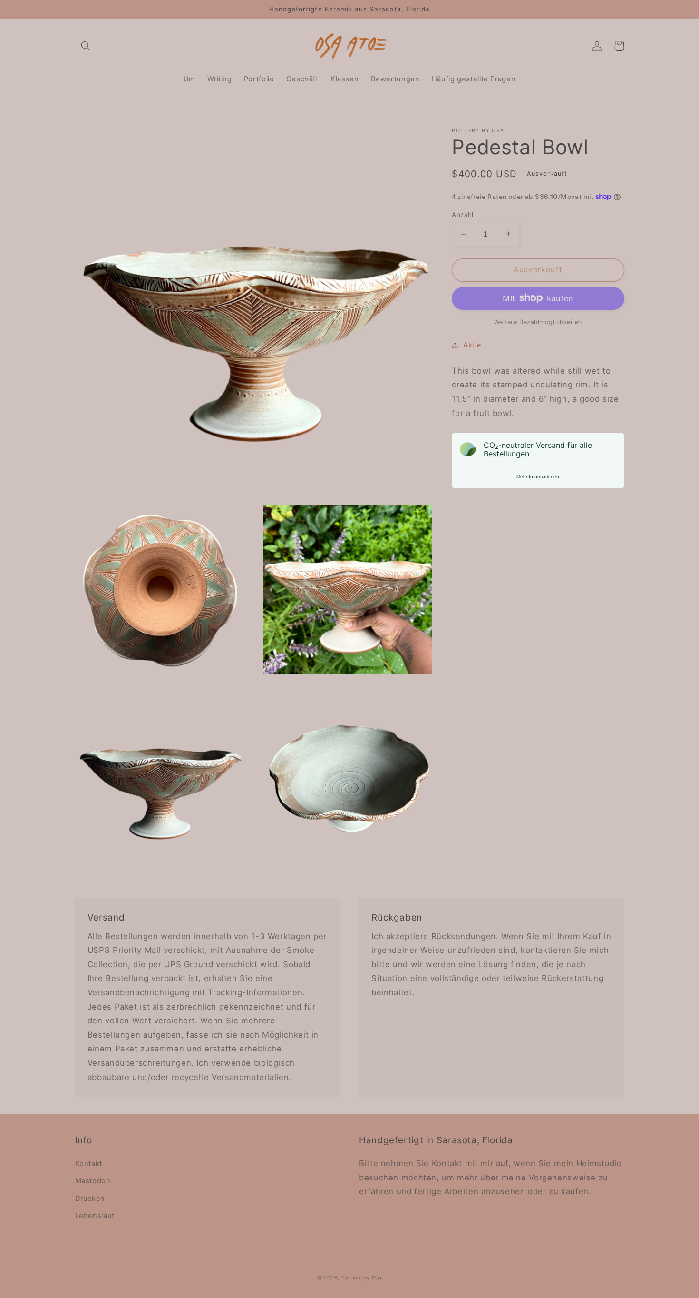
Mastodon (93, 1181)
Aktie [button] (472, 344)
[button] (86, 46)
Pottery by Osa (361, 1278)
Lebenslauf (95, 1215)
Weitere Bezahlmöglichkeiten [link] (538, 321)
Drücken (90, 1198)
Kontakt (88, 1163)
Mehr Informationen (537, 476)
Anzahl (463, 214)
